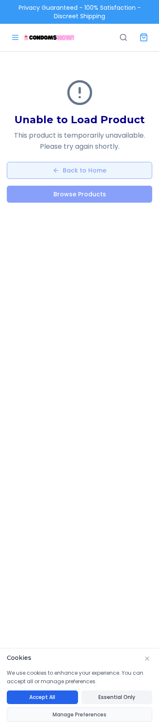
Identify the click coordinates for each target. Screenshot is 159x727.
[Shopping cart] (143, 37)
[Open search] (123, 37)
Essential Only (116, 697)
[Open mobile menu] (15, 37)
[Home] (49, 37)
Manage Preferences (79, 714)
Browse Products (79, 194)
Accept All (42, 697)
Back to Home (84, 170)
